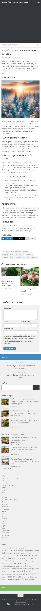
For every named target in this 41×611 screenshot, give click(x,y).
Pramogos (4, 507)
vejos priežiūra (24, 579)
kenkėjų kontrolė (20, 563)
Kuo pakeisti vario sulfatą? (9, 499)
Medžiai (3, 502)
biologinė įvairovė (30, 550)
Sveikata (4, 518)
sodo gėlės (4, 577)
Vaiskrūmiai (5, 530)
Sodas (3, 514)
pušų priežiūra (29, 254)
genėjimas (35, 561)
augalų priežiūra (9, 550)
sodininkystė (18, 257)
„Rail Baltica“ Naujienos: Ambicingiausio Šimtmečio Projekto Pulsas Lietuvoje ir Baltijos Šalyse (24, 461)
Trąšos (3, 521)
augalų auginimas (23, 548)
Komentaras (7, 308)
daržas (37, 550)
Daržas (3, 481)
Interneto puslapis (9, 328)
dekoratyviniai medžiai (19, 558)
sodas (3, 571)
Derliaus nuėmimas (31, 558)
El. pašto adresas (26, 321)
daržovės (16, 553)
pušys (11, 257)
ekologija (28, 561)
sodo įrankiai (24, 577)
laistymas (19, 566)
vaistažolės (17, 579)
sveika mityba (32, 577)
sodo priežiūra (14, 577)
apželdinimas (4, 548)
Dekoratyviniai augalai (9, 45)
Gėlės (3, 490)
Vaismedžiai (5, 533)
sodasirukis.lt (7, 57)
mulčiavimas (27, 566)
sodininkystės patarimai (6, 574)
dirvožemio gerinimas (13, 561)
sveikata (3, 579)
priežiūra (35, 568)
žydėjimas (31, 579)
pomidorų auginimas (16, 568)
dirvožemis (22, 561)
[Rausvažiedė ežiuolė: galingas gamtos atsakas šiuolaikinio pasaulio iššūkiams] (5, 423)
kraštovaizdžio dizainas (8, 254)
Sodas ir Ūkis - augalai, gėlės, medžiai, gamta (16, 2)
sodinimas (11, 571)
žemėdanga (34, 257)
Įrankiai (3, 495)
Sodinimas (4, 516)
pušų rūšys (5, 257)
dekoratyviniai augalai (26, 555)
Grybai (3, 492)
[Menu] (38, 2)
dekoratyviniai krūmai (7, 558)
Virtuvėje (4, 537)
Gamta (3, 488)
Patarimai (4, 504)
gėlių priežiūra (5, 563)
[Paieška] (36, 387)
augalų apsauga (13, 548)
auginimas (21, 550)
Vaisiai (3, 528)
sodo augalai (26, 257)
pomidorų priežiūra (27, 568)
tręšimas (10, 579)
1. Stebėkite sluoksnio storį (9, 478)
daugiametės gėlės (25, 553)
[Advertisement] (20, 21)
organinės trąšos (5, 568)
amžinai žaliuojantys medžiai (13, 251)
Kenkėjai (4, 497)
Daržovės (4, 483)
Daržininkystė (6, 553)
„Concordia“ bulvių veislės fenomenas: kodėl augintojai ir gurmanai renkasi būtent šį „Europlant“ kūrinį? (24, 449)
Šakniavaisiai (5, 509)
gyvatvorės (26, 251)
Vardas (6, 321)
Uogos (3, 526)
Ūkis (2, 523)
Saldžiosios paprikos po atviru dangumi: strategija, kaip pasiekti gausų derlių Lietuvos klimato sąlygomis (24, 401)
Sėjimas (3, 511)
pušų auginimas (20, 254)
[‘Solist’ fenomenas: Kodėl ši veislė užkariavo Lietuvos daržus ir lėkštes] (5, 441)
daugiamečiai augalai (8, 556)
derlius (4, 561)
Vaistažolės (5, 535)
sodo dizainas (29, 574)
